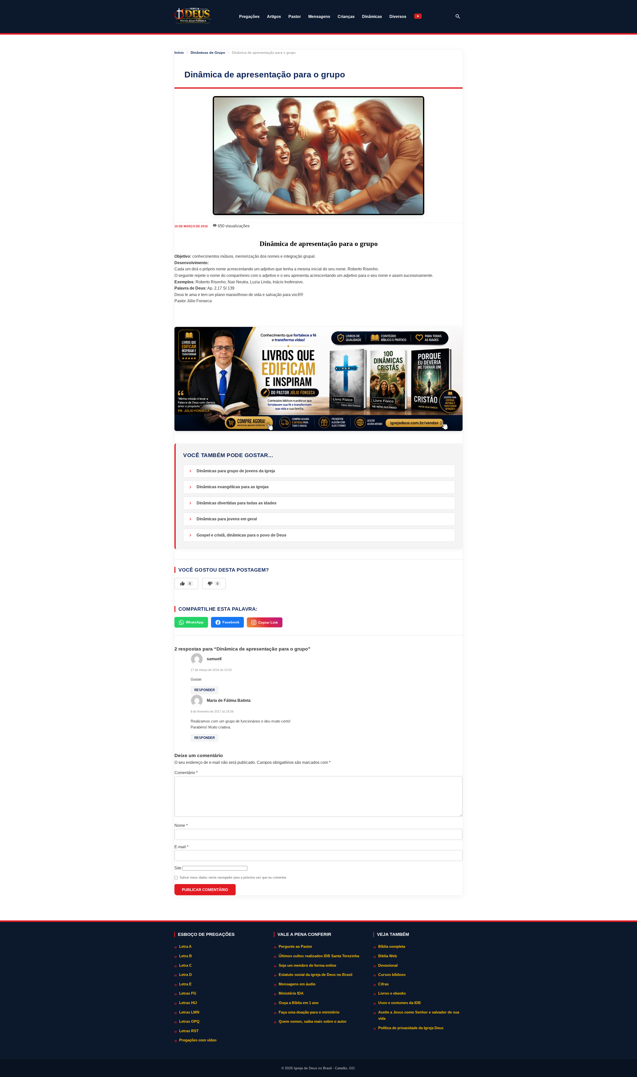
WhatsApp (195, 622)
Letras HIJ (188, 1003)
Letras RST (189, 1031)
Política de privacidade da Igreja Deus (410, 1028)
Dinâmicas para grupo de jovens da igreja (236, 471)
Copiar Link (268, 622)
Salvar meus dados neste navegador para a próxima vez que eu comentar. (233, 877)
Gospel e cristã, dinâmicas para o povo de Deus (241, 535)
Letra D (185, 974)
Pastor (294, 16)
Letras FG (187, 993)
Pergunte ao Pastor (295, 946)
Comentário (186, 773)
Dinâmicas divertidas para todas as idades (236, 503)
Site (177, 868)
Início (179, 53)
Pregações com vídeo (197, 1040)
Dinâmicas (372, 16)
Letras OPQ (189, 1021)
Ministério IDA (291, 993)
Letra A (185, 946)
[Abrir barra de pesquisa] (458, 16)
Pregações (249, 16)
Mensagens (319, 16)
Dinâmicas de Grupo (208, 53)
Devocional (388, 965)
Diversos (397, 16)
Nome (181, 825)
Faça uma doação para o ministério (309, 1012)
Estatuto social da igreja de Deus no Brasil (315, 974)
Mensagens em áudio (297, 984)
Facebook (230, 622)
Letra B (185, 956)
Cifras (383, 984)
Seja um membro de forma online (307, 965)
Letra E (185, 984)
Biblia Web (387, 956)
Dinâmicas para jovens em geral (227, 519)
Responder (204, 690)
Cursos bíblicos (392, 974)
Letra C (185, 965)
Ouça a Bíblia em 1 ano (298, 1003)
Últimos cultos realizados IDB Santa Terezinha (319, 956)
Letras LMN (189, 1012)
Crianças (346, 16)
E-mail (181, 847)
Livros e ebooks (392, 993)
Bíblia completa (391, 946)
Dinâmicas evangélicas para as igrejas (233, 487)
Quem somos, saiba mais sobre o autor (313, 1021)
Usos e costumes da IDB (399, 1003)
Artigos (274, 16)
